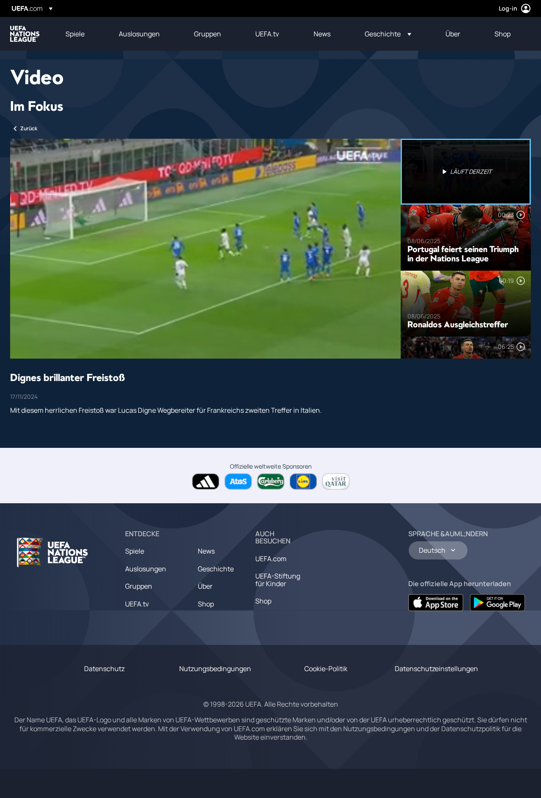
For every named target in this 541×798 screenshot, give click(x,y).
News (206, 551)
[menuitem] (81, 34)
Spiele (134, 551)
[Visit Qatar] (336, 481)
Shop (206, 604)
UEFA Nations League (25, 34)
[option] (466, 172)
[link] (75, 34)
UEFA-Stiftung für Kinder (277, 579)
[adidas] (205, 481)
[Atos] (238, 481)
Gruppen (138, 586)
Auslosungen (145, 568)
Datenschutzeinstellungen (436, 668)
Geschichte (216, 568)
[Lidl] (303, 481)
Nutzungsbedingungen (215, 668)
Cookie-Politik (325, 668)
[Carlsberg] (270, 481)
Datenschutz (104, 668)
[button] (388, 34)
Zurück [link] (28, 128)
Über (205, 586)
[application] (205, 249)
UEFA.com (271, 558)
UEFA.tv (137, 604)
